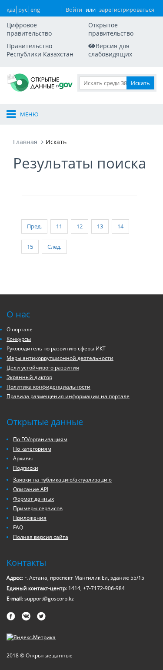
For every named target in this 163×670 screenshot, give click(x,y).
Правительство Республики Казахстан (40, 50)
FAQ (18, 527)
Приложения (30, 517)
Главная (25, 142)
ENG (35, 9)
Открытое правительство (110, 29)
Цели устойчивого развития (43, 367)
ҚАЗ (11, 9)
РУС (22, 9)
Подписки (25, 468)
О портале (20, 329)
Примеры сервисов (38, 508)
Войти (74, 9)
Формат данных (33, 498)
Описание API (30, 489)
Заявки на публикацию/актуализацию (62, 479)
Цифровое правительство (29, 29)
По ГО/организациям (40, 439)
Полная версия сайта (40, 537)
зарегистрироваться (126, 9)
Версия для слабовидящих (110, 50)
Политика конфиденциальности (48, 386)
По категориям (32, 448)
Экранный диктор (29, 377)
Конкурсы (19, 339)
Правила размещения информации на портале (68, 396)
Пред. (34, 226)
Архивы (23, 458)
